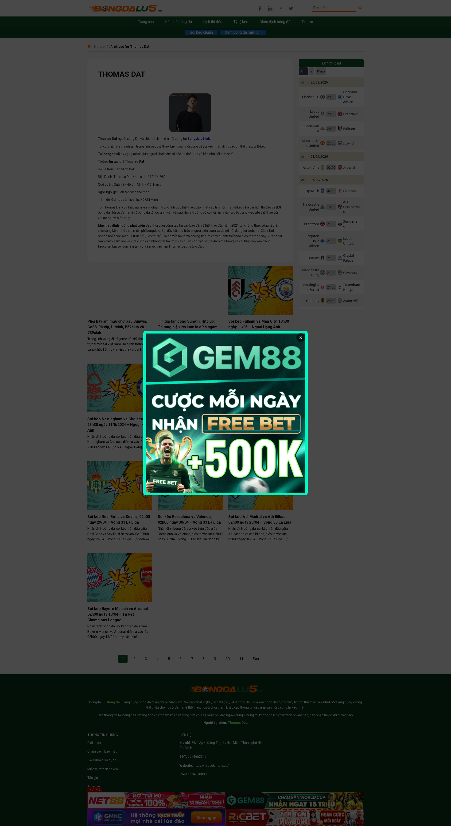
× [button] (301, 337)
